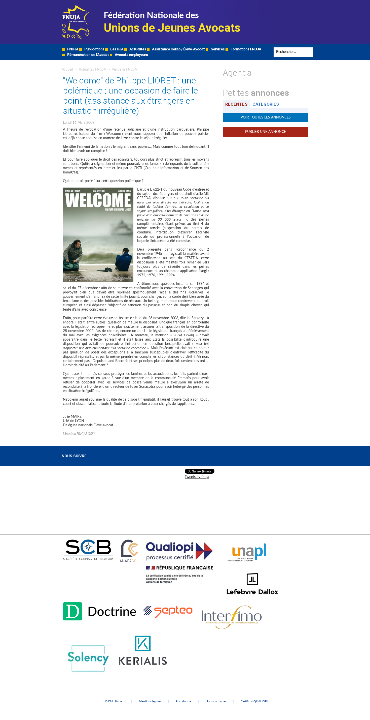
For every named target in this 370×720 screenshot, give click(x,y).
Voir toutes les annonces (266, 117)
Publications (94, 49)
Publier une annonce (265, 132)
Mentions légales (150, 701)
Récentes (236, 104)
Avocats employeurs (131, 54)
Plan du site (183, 701)
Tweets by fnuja (197, 477)
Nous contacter (216, 701)
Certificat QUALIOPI (254, 701)
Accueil (67, 69)
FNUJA (72, 49)
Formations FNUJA (245, 49)
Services (217, 49)
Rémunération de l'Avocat (87, 54)
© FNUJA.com (114, 701)
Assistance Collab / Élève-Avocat (178, 49)
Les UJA (116, 49)
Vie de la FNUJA (124, 69)
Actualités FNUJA (92, 69)
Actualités (137, 49)
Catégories (265, 104)
